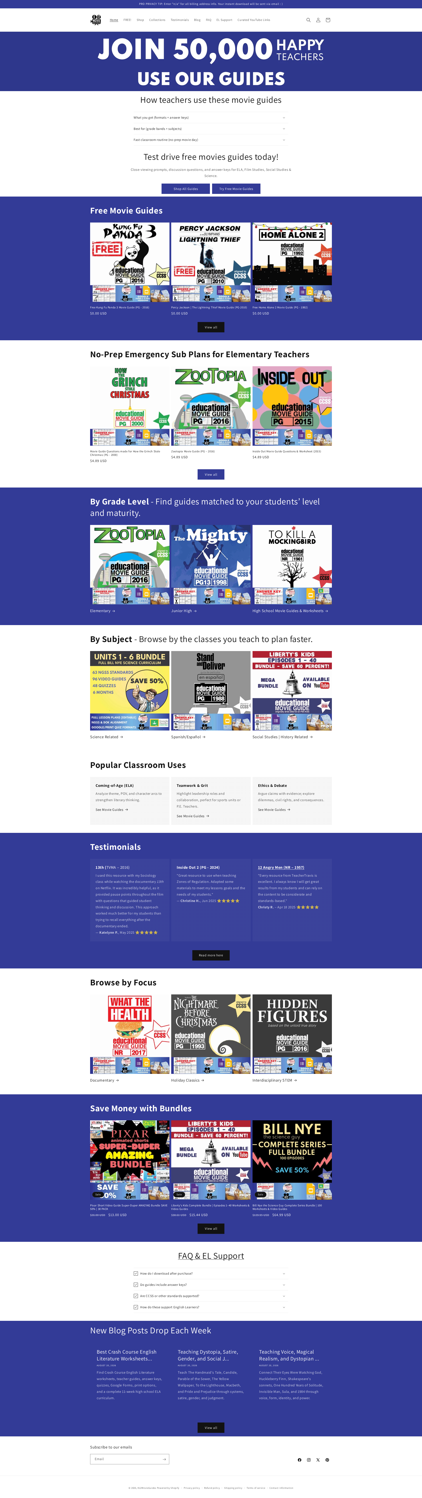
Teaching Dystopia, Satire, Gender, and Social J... (208, 1355)
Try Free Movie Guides (236, 189)
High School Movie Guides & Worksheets (288, 610)
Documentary (102, 1080)
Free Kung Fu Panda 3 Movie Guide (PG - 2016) (119, 307)
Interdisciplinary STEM (272, 1080)
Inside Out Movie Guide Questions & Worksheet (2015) (287, 451)
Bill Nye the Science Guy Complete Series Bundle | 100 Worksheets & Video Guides (287, 1207)
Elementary (100, 610)
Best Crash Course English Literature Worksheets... (127, 1355)
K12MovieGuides (147, 1487)
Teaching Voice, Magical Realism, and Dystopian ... (289, 1355)
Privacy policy (192, 1487)
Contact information (281, 1487)
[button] (308, 20)
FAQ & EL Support (211, 1255)
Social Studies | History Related (280, 736)
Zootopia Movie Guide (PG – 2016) (193, 451)
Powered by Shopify (168, 1487)
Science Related (104, 736)
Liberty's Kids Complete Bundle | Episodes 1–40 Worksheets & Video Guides (210, 1207)
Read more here (211, 955)
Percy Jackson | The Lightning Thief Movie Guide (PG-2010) (209, 307)
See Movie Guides (110, 809)
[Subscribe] (164, 1459)
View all (211, 327)
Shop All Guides (186, 189)
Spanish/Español (186, 736)
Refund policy (212, 1487)
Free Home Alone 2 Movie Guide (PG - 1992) (280, 307)
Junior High (181, 610)
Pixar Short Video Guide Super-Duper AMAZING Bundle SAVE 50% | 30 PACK (129, 1207)
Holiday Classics (185, 1080)
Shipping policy (233, 1487)
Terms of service (256, 1487)
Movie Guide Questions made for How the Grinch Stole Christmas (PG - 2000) (125, 453)
